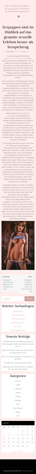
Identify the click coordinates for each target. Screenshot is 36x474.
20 (9, 442)
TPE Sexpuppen (18, 319)
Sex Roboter (18, 408)
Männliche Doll (18, 323)
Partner (18, 393)
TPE (18, 416)
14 (13, 439)
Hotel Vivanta (27, 471)
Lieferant (18, 389)
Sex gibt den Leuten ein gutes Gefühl (18, 363)
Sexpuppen (18, 311)
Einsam (18, 381)
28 (13, 446)
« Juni (15, 451)
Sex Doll (27, 190)
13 (9, 439)
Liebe (18, 385)
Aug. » (20, 451)
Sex (18, 404)
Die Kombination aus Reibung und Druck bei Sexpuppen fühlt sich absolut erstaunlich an (18, 344)
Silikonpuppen (18, 315)
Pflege (18, 396)
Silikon (18, 412)
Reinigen (18, 400)
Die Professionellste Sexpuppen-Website (17, 7)
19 (4, 442)
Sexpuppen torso (18, 330)
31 (27, 446)
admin (27, 52)
